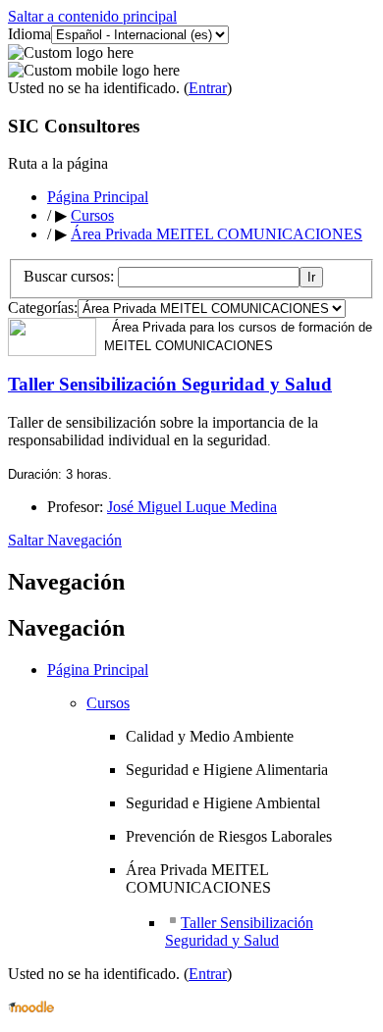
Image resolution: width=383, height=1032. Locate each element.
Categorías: (43, 307)
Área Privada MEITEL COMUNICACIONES (216, 234)
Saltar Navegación (65, 540)
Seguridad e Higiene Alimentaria (227, 769)
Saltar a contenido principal (92, 16)
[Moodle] (31, 1007)
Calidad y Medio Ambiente (210, 736)
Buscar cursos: (71, 276)
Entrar (208, 87)
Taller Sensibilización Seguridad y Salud (170, 384)
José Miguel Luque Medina (192, 506)
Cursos (92, 215)
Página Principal (97, 196)
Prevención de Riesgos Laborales (229, 836)
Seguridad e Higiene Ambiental (223, 803)
